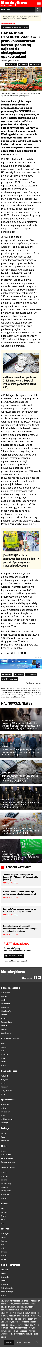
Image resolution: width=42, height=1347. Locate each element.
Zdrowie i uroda (8, 1167)
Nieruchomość (5, 1011)
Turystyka (4, 1029)
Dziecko (3, 1133)
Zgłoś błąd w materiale (33, 683)
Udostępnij (36, 64)
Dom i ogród (5, 1234)
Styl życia (4, 1252)
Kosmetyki (4, 1176)
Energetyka (4, 996)
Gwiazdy (4, 1237)
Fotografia (4, 1080)
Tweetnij (24, 64)
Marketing (4, 1284)
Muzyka (3, 1216)
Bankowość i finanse (10, 1038)
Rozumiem (9, 1342)
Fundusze (4, 1047)
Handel (3, 1000)
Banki (3, 1043)
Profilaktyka (5, 1194)
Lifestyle (5, 1228)
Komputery (4, 1087)
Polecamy (12, 64)
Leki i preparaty (6, 1183)
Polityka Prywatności (23, 1342)
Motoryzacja (5, 1007)
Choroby (4, 1173)
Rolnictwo (4, 1018)
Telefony (4, 1094)
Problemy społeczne (7, 1119)
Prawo (3, 1115)
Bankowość (5, 1270)
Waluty (3, 1065)
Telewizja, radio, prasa (8, 1162)
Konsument (5, 1105)
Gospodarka (5, 1277)
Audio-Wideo (5, 1076)
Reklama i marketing (7, 1158)
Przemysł (4, 1015)
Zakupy (3, 1259)
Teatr (2, 1223)
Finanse (3, 1273)
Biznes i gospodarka (10, 987)
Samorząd (4, 1123)
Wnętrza (4, 1255)
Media (4, 1146)
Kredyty (3, 1058)
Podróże (4, 1248)
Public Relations (6, 1155)
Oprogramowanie (6, 1090)
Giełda (3, 1051)
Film (2, 1209)
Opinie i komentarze (10, 1264)
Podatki (3, 1108)
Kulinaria (4, 1241)
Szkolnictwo (5, 1141)
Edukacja (5, 1128)
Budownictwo (5, 993)
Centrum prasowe (8, 24)
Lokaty (3, 1062)
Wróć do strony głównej (9, 679)
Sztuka (3, 1220)
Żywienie (4, 1198)
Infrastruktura (5, 1004)
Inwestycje (4, 1054)
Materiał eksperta (7, 1288)
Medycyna (4, 1187)
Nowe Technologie (7, 1292)
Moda (3, 1245)
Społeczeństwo (7, 1099)
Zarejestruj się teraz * (15, 956)
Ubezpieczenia (6, 1033)
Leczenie (4, 1180)
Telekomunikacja (6, 1022)
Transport (4, 1026)
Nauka (3, 1137)
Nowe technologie (9, 1071)
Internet (3, 1083)
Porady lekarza (6, 1191)
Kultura (4, 1203)
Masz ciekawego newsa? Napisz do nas (15, 27)
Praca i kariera (5, 1112)
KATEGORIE (5, 9)
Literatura (4, 1212)
